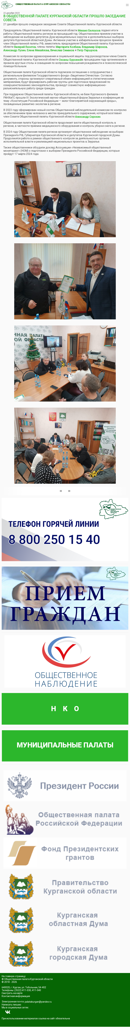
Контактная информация (16, 996)
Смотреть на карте (12, 993)
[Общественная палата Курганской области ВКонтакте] (7, 1012)
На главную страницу (14, 976)
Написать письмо (11, 1004)
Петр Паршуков (87, 50)
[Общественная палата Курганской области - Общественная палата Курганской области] (7, 5)
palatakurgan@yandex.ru (38, 1001)
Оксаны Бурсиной (70, 59)
